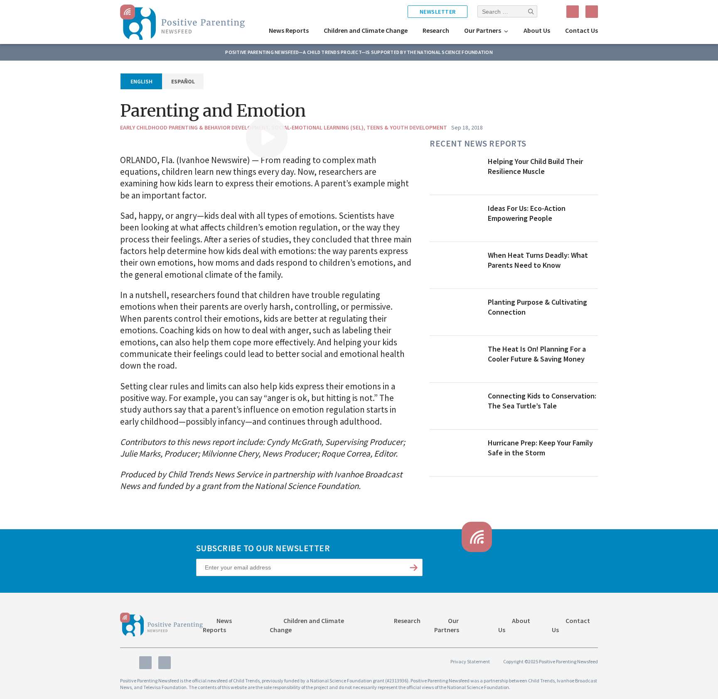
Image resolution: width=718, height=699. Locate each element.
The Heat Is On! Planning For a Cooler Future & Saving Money (537, 354)
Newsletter (438, 11)
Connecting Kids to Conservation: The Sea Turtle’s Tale (542, 401)
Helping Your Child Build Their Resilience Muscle (535, 166)
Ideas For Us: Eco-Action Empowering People (527, 213)
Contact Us (581, 30)
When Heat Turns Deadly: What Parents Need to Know (538, 260)
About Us (537, 30)
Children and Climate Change (366, 30)
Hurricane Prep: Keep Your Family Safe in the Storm (540, 448)
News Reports (289, 30)
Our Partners (482, 30)
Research (436, 30)
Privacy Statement (470, 661)
